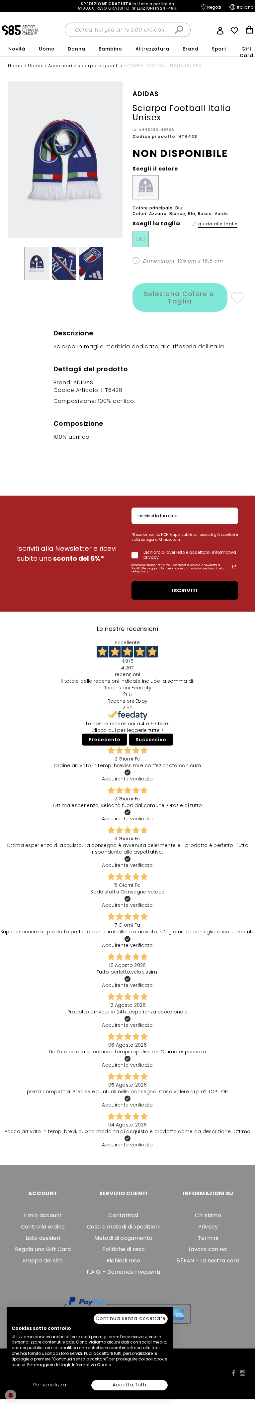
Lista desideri (43, 1238)
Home (16, 65)
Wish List (234, 30)
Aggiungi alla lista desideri (237, 297)
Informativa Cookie (91, 1364)
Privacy (208, 1226)
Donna (76, 49)
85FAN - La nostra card (208, 1260)
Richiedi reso (123, 1260)
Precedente (105, 739)
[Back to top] (243, 1370)
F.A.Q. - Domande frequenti (123, 1272)
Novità (17, 49)
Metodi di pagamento (123, 1238)
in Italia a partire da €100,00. (128, 6)
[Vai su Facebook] (233, 1373)
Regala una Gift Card (43, 1249)
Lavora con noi (208, 1249)
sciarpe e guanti (99, 65)
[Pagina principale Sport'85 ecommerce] (20, 30)
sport (219, 49)
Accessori (61, 65)
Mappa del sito (43, 1260)
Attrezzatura (152, 49)
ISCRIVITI (185, 590)
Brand (191, 49)
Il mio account (43, 1215)
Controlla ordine (43, 1226)
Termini (208, 1238)
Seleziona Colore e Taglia (180, 297)
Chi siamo (208, 1215)
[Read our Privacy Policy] (234, 567)
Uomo (46, 49)
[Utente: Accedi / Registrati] (220, 30)
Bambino (110, 49)
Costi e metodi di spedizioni (123, 1226)
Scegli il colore (155, 169)
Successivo (150, 739)
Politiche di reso (123, 1249)
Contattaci (123, 1215)
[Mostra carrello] (249, 30)
